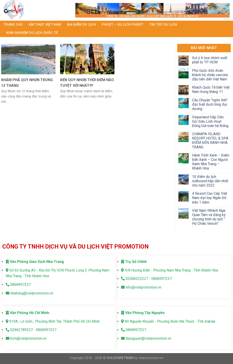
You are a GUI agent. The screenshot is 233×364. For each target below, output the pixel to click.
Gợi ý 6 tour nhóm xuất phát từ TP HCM (209, 60)
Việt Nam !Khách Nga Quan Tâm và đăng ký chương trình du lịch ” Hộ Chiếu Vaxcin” (209, 217)
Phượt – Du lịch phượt (122, 25)
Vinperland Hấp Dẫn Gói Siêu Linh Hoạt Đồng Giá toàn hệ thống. (210, 121)
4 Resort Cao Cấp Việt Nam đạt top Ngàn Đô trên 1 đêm (209, 197)
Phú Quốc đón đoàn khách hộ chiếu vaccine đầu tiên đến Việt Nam (210, 74)
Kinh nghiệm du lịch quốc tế (32, 33)
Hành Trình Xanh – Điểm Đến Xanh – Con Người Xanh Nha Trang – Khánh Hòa (210, 162)
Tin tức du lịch (163, 25)
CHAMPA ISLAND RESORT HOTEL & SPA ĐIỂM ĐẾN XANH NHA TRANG (210, 140)
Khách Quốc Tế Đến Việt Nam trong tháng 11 (211, 89)
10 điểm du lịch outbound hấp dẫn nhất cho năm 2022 (210, 181)
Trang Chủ (13, 25)
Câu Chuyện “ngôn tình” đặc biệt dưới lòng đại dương (210, 104)
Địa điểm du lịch (81, 25)
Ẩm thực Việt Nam (45, 25)
